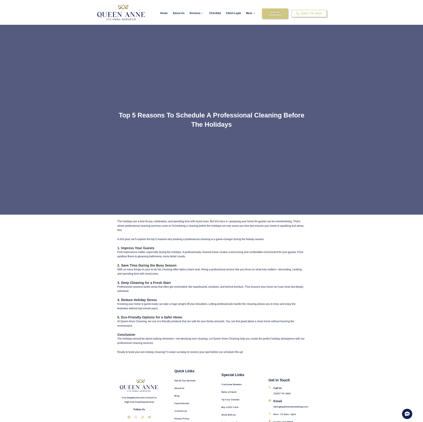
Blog (176, 395)
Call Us (277, 388)
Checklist (215, 13)
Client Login (233, 13)
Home (164, 13)
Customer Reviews (231, 384)
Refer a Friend (228, 392)
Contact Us (180, 411)
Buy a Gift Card (229, 407)
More (249, 13)
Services (195, 13)
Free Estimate (181, 403)
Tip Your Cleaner (230, 399)
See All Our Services (184, 380)
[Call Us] (270, 387)
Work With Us (228, 414)
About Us (179, 13)
